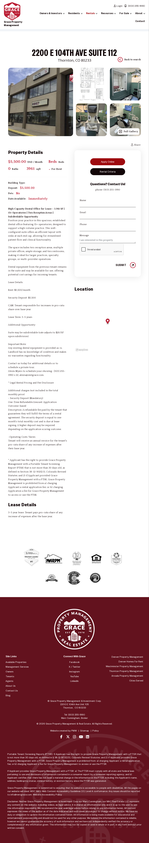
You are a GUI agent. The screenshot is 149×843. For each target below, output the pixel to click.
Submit (121, 265)
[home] (12, 11)
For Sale (124, 13)
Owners (9, 671)
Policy (95, 730)
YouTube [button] (74, 676)
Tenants (10, 676)
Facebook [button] (74, 662)
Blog (8, 695)
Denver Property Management (127, 656)
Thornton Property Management (126, 671)
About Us (10, 685)
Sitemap (84, 730)
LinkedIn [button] (74, 681)
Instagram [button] (74, 671)
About (139, 13)
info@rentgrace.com (21, 794)
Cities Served (136, 680)
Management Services (17, 666)
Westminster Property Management (124, 666)
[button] (61, 737)
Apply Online (108, 161)
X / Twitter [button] (74, 666)
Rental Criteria (108, 171)
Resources (107, 13)
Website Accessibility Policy (47, 794)
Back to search (132, 59)
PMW (74, 730)
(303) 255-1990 (136, 5)
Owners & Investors (51, 13)
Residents (74, 13)
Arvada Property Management (127, 675)
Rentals (90, 13)
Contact (140, 21)
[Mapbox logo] (81, 349)
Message (84, 235)
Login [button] (119, 5)
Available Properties (16, 662)
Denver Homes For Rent (131, 661)
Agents (9, 681)
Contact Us (12, 690)
